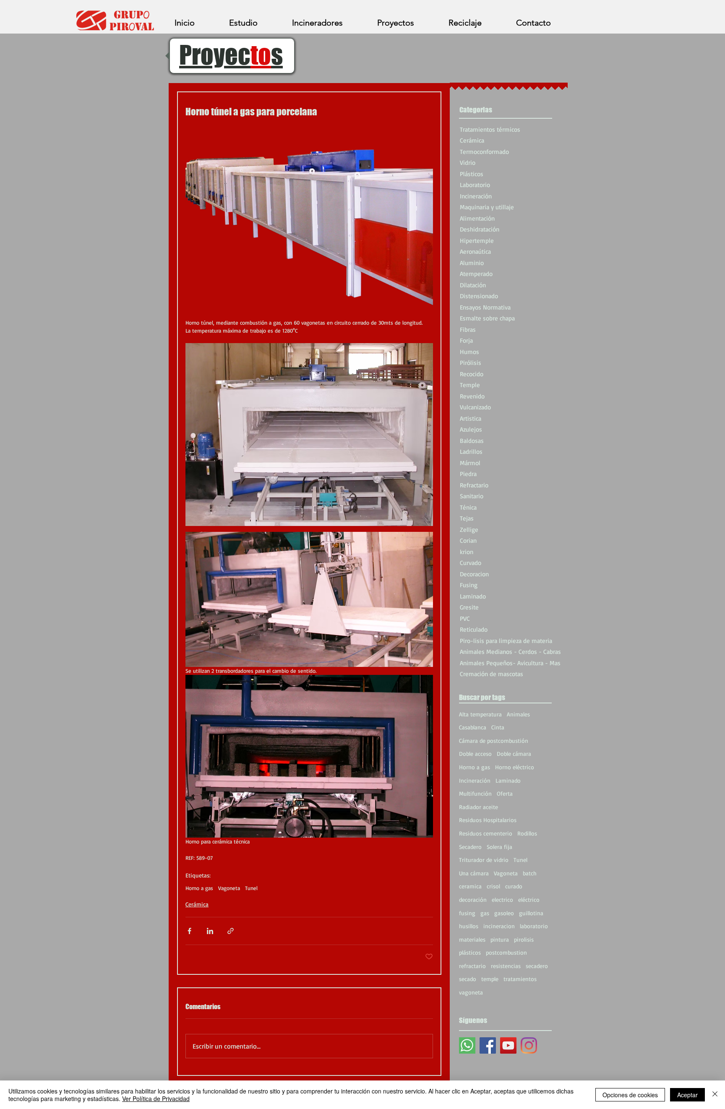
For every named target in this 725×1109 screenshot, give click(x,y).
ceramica (470, 886)
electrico (502, 899)
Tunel (251, 888)
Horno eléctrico (514, 767)
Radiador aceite (478, 806)
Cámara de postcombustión (493, 740)
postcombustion (506, 952)
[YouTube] (508, 1045)
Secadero (470, 846)
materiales (472, 939)
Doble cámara (514, 753)
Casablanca (472, 727)
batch (530, 873)
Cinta (497, 727)
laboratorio (534, 925)
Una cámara (474, 873)
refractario (472, 965)
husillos (468, 925)
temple (489, 978)
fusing (467, 912)
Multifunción (475, 793)
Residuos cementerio (485, 833)
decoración (473, 899)
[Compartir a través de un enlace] (231, 931)
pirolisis (524, 939)
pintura (499, 939)
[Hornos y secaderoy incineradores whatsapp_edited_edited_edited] (467, 1045)
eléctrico (529, 899)
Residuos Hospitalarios (487, 819)
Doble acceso (475, 753)
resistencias (506, 965)
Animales (518, 714)
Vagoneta (229, 888)
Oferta (505, 793)
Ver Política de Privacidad (156, 1098)
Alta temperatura (480, 714)
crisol (493, 886)
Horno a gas (199, 888)
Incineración (474, 780)
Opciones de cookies (630, 1095)
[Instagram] (529, 1045)
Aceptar (687, 1095)
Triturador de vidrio (484, 859)
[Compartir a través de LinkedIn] (210, 931)
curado (513, 886)
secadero (537, 965)
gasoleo (504, 912)
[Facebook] (488, 1045)
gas (484, 912)
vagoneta (471, 992)
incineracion (499, 925)
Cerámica (197, 904)
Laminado (508, 780)
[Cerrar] (715, 1094)
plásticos (470, 952)
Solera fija (499, 846)
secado (467, 978)
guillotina (531, 912)
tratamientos (520, 978)
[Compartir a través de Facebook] (189, 931)
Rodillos (527, 833)
